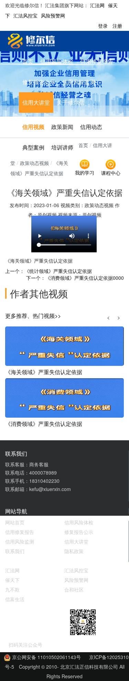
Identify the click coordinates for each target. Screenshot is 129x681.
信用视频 (33, 127)
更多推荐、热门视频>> (33, 316)
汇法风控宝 (25, 15)
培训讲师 (62, 147)
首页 (27, 61)
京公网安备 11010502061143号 (46, 657)
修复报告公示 (38, 82)
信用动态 (91, 127)
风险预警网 (53, 15)
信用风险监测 (78, 82)
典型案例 (33, 147)
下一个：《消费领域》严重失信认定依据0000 (75, 277)
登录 (103, 25)
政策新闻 (62, 127)
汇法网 (97, 5)
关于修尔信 (70, 102)
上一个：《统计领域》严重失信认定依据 (48, 270)
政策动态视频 (34, 162)
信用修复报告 (96, 61)
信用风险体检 (56, 61)
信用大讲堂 (36, 102)
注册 (117, 25)
